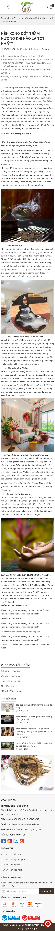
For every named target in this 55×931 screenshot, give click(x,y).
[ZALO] (15, 840)
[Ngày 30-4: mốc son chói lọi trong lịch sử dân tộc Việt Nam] (7, 746)
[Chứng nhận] (10, 917)
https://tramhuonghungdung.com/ (29, 595)
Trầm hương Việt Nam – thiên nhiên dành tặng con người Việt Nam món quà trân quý (34, 731)
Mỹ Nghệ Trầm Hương (11, 691)
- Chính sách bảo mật (11, 854)
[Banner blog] (27, 772)
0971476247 (33, 819)
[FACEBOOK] (3, 840)
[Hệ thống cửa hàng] (8, 7)
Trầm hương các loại (10, 671)
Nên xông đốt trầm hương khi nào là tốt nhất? (23, 38)
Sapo (34, 928)
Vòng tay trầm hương (11, 676)
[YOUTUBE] (21, 840)
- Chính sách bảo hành (11, 870)
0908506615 (18, 819)
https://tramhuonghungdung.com (26, 829)
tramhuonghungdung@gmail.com (23, 824)
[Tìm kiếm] (47, 7)
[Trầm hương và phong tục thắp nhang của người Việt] (7, 719)
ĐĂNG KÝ (46, 891)
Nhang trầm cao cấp (11, 681)
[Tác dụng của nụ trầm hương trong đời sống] (7, 707)
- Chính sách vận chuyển (13, 859)
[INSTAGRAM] (9, 840)
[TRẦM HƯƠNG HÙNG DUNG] (27, 7)
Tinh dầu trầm (7, 686)
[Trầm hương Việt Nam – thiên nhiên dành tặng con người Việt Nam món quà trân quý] (7, 731)
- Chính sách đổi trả (10, 864)
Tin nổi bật (8, 698)
